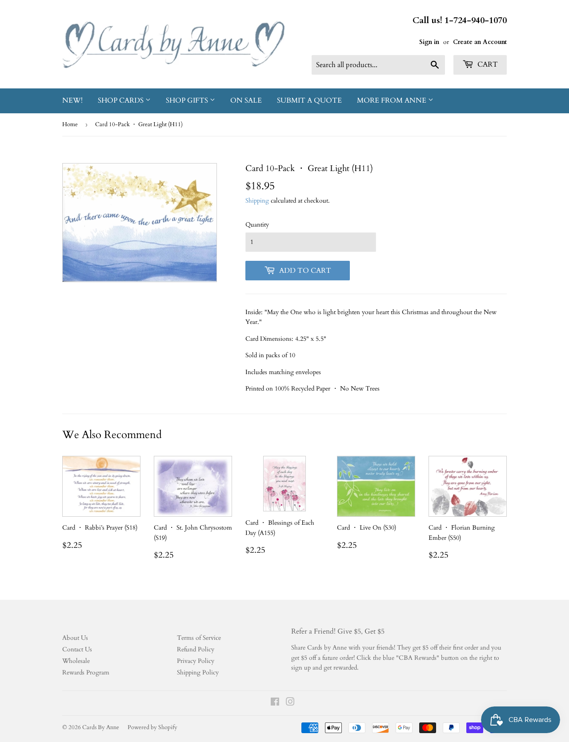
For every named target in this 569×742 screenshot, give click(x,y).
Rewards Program (85, 672)
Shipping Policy (198, 672)
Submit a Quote (309, 100)
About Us (75, 638)
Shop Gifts (188, 100)
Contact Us (77, 649)
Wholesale (76, 661)
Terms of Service (199, 638)
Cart (487, 64)
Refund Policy (195, 649)
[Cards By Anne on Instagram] (290, 703)
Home (70, 124)
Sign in (429, 42)
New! (72, 100)
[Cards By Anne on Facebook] (275, 703)
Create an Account (480, 42)
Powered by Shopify (152, 727)
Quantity (257, 224)
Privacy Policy (195, 661)
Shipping (257, 200)
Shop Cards (121, 100)
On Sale (246, 100)
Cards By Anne (100, 727)
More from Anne (392, 100)
